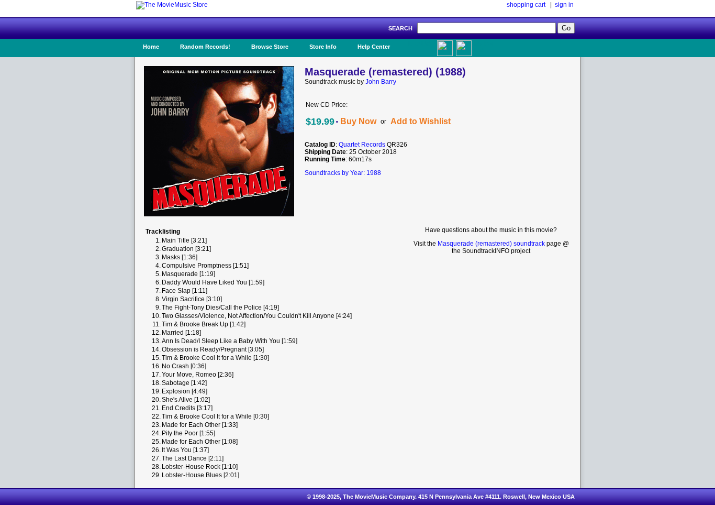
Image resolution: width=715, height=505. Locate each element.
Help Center (374, 46)
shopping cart (526, 4)
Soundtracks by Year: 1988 (343, 173)
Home (151, 46)
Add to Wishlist (420, 121)
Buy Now (358, 121)
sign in (564, 4)
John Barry (380, 81)
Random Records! (205, 46)
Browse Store (269, 46)
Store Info (323, 46)
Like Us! (419, 43)
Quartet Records (362, 144)
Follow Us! (483, 46)
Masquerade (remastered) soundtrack (491, 243)
